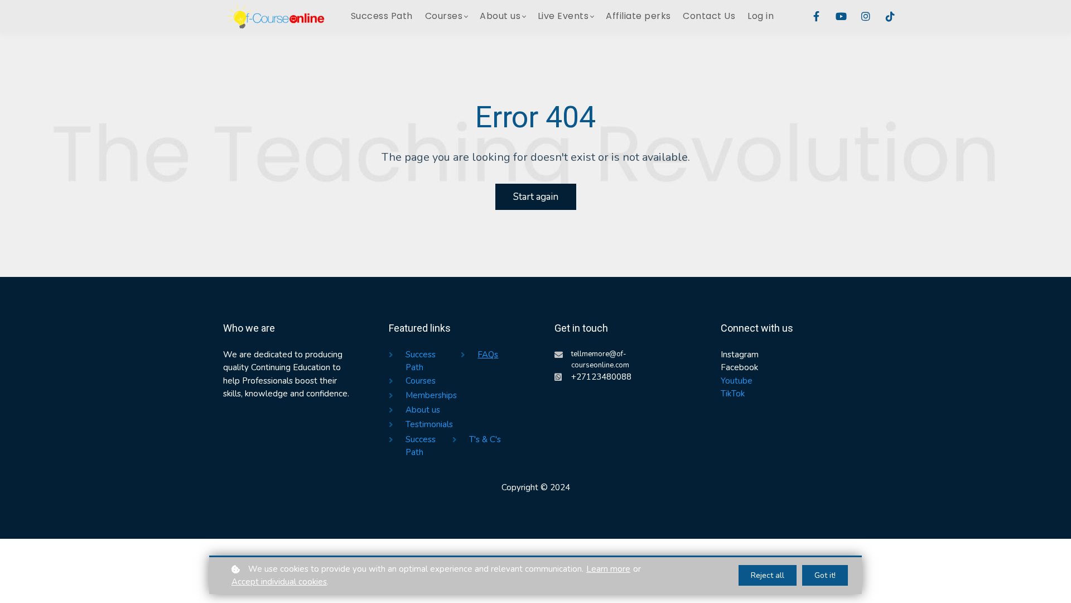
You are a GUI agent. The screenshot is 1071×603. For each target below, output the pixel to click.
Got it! (825, 575)
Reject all (767, 575)
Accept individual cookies (279, 581)
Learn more (608, 569)
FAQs (487, 354)
